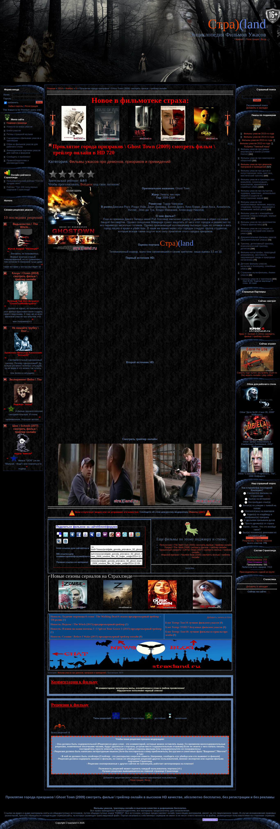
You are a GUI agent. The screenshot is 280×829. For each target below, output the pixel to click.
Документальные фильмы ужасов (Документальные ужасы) (258, 238)
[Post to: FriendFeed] (98, 534)
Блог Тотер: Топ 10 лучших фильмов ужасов (192, 622)
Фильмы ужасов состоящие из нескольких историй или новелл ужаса (257, 231)
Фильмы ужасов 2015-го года (259, 133)
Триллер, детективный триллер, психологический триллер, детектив (257, 246)
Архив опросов (264, 540)
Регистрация (252, 39)
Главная (238, 39)
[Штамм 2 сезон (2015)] (207, 608)
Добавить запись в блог (219, 617)
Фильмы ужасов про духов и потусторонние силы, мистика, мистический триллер (257, 173)
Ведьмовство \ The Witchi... (25, 225)
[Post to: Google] (85, 534)
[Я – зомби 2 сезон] (72, 608)
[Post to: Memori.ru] (118, 534)
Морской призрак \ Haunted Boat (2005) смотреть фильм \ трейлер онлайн (195, 555)
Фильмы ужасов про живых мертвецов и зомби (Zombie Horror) (255, 151)
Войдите (86, 184)
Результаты (248, 540)
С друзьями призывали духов (259, 520)
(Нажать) (193, 512)
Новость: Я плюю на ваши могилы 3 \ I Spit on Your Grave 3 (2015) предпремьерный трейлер (106, 628)
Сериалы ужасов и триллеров (256, 279)
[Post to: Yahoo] (105, 534)
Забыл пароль (15, 106)
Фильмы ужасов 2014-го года (259, 137)
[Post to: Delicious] (59, 534)
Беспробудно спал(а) (259, 502)
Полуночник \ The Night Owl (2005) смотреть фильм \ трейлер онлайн (195, 545)
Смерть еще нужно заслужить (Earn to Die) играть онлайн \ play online (257, 373)
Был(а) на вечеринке (259, 499)
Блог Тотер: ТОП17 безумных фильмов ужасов (193, 627)
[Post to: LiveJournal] (59, 540)
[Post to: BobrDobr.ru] (111, 534)
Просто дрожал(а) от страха (259, 523)
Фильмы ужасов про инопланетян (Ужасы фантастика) (258, 223)
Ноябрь (69, 88)
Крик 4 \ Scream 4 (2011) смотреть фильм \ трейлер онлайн (257, 335)
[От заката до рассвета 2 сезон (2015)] (162, 608)
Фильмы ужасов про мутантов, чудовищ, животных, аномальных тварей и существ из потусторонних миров (258, 194)
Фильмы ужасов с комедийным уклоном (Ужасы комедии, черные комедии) (258, 215)
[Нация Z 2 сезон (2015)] (117, 608)
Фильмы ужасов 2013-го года (257, 140)
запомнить (12, 102)
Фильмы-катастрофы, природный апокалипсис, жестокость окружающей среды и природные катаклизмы (258, 256)
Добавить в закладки (257, 108)
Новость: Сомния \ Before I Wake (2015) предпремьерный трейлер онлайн (94, 636)
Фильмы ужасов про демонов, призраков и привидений (120, 161)
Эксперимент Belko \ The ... (25, 381)
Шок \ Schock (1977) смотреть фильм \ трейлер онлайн (25, 428)
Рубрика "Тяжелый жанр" (257, 146)
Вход (263, 39)
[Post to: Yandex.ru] (131, 534)
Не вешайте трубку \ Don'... (25, 329)
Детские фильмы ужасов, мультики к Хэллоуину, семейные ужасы (258, 266)
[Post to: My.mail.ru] (137, 534)
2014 (60, 88)
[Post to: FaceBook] (78, 534)
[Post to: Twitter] (65, 534)
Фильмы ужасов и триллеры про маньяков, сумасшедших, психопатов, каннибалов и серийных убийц (257, 183)
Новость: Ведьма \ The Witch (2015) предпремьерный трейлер (87, 624)
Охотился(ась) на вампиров (259, 511)
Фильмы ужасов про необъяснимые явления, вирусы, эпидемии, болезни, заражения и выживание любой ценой (258, 206)
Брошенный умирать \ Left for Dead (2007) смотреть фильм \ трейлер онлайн (195, 551)
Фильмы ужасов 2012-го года (255, 143)
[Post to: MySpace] (92, 534)
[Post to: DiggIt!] (72, 534)
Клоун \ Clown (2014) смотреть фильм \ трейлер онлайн (25, 276)
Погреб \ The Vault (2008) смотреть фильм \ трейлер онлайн (195, 547)
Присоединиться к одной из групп (256, 572)
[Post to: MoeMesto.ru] (124, 534)
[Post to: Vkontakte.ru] (65, 540)
